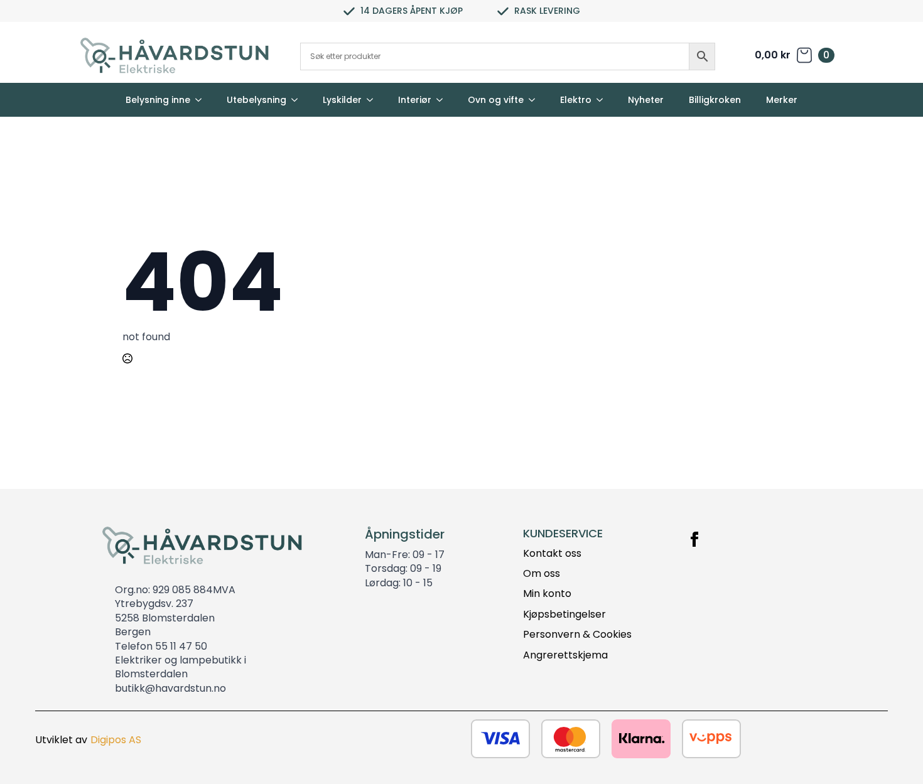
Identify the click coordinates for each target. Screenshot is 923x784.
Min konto (547, 594)
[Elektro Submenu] (603, 100)
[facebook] (694, 539)
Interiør (414, 100)
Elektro (575, 100)
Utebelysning (256, 100)
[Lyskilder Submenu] (374, 100)
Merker (781, 100)
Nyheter (646, 100)
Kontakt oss (552, 554)
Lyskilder (342, 100)
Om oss (541, 574)
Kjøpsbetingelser (564, 614)
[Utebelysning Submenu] (298, 100)
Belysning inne (158, 100)
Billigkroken (715, 100)
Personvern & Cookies (577, 635)
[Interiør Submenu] (443, 100)
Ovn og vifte (496, 100)
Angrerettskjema (565, 655)
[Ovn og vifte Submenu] (536, 100)
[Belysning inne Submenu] (202, 100)
